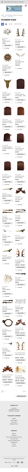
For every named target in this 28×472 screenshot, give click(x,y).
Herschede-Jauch (14, 438)
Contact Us (14, 446)
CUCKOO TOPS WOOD (19, 330)
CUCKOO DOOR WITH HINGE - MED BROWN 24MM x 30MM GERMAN (20, 95)
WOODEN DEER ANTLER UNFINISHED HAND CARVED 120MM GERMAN (20, 42)
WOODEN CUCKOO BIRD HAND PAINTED (6, 350)
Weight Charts (14, 442)
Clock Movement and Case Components (13, 15)
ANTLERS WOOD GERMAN (19, 262)
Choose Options (20, 267)
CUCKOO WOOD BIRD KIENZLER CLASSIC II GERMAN (20, 237)
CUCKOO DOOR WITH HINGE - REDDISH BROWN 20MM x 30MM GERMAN (7, 177)
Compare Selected (21, 396)
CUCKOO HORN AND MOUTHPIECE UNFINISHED (20, 378)
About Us (14, 433)
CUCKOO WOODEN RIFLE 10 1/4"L (7, 308)
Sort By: (10, 24)
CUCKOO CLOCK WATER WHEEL (7, 67)
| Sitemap (14, 459)
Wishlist (14, 418)
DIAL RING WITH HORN (6, 331)
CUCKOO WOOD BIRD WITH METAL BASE (7, 195)
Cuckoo (4, 16)
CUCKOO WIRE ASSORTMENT (19, 308)
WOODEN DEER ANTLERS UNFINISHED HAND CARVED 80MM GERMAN (20, 62)
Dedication (14, 435)
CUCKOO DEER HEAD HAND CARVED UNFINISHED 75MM (7, 94)
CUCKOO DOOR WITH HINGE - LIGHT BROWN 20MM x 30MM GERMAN (19, 149)
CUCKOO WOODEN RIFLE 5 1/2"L (20, 279)
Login (16, 5)
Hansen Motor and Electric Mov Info (14, 437)
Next (24, 391)
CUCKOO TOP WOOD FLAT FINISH (19, 198)
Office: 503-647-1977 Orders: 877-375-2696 (13, 1)
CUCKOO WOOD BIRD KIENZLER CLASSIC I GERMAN (7, 257)
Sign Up (21, 5)
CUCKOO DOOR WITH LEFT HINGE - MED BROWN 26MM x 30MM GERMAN (7, 121)
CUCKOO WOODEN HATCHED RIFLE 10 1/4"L (20, 217)
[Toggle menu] (2, 3)
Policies (14, 444)
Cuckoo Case (10, 16)
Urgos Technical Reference (14, 440)
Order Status (14, 422)
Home (2, 15)
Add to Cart (7, 45)
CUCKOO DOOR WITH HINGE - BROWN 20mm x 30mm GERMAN (19, 177)
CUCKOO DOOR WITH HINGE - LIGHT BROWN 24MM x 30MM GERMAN (19, 121)
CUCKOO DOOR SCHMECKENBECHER (7, 147)
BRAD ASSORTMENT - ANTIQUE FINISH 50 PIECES (7, 40)
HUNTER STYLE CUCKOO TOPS (6, 377)
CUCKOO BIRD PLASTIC (6, 237)
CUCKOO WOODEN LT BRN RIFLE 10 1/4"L (7, 218)
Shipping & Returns (14, 423)
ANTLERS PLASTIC (20, 354)
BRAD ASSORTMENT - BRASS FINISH (6, 289)
